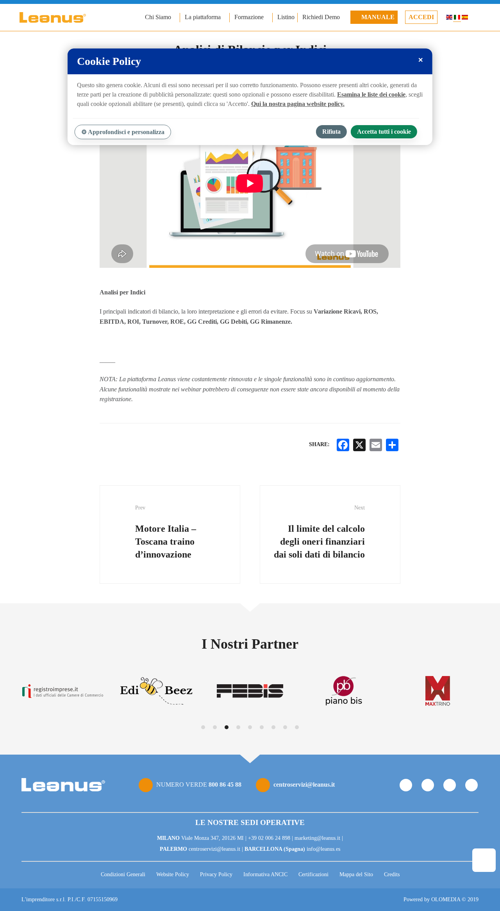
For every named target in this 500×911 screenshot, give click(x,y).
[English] (449, 18)
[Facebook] (406, 785)
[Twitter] (428, 785)
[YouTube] (450, 785)
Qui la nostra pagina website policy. (298, 103)
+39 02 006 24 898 (269, 838)
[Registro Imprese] (62, 691)
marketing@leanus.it (317, 838)
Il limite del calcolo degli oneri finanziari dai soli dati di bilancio (319, 532)
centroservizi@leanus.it (304, 784)
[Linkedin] (471, 785)
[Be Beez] (156, 691)
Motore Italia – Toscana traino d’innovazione (165, 532)
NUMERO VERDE (198, 784)
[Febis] (250, 691)
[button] (203, 727)
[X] (359, 445)
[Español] (465, 18)
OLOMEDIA (445, 899)
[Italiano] (457, 18)
